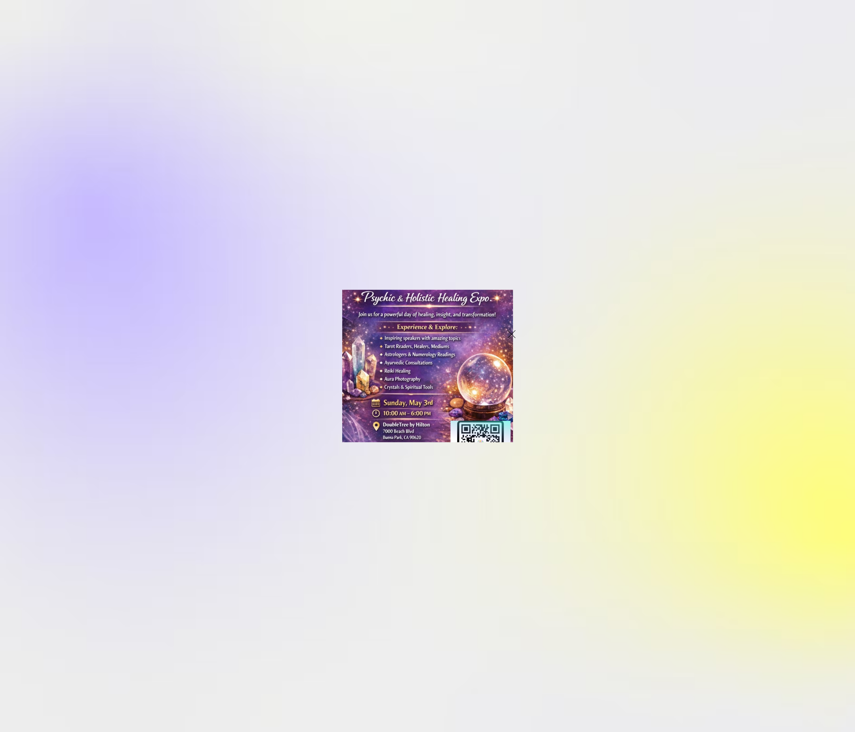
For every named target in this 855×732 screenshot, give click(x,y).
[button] (511, 334)
